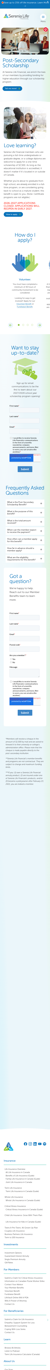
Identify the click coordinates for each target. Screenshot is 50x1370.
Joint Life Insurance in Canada (19, 1182)
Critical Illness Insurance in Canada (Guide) (24, 1209)
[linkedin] (35, 1144)
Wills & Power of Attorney (16, 1301)
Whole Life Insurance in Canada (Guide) (23, 1200)
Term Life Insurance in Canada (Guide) (22, 1191)
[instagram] (30, 1144)
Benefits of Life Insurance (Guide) (20, 1176)
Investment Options (13, 1253)
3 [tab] (28, 325)
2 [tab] (23, 325)
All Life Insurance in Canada (18, 1172)
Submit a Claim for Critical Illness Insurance (24, 1278)
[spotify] (44, 1144)
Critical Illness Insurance (15, 1206)
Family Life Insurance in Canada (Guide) (23, 1179)
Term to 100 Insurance (14, 1237)
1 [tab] (19, 325)
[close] (47, 2)
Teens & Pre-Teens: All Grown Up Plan (21, 1228)
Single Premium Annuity (15, 1259)
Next (39, 325)
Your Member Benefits (14, 1288)
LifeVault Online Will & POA (16, 1297)
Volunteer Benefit (23, 304)
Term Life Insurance (13, 1188)
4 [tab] (32, 325)
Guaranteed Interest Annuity (17, 1256)
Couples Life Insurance (15, 1231)
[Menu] (43, 17)
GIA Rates (9, 1262)
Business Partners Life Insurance (19, 1234)
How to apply (11, 214)
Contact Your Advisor (14, 1284)
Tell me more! (11, 88)
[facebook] (25, 1144)
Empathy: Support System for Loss (20, 1323)
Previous (10, 325)
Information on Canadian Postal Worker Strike (24, 1281)
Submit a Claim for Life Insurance (19, 1319)
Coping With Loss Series (15, 1329)
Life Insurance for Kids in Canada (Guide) (23, 1222)
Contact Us (9, 1304)
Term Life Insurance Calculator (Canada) (22, 1354)
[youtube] (40, 1144)
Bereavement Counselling (16, 1326)
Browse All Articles (13, 1348)
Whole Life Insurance (14, 1197)
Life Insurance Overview (15, 1169)
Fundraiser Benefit (25, 307)
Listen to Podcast (12, 1351)
